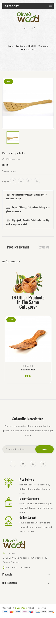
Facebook (13, 464)
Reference (9, 261)
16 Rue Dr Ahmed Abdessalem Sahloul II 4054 (25, 558)
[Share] (13, 181)
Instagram (43, 464)
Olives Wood (20, 608)
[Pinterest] (37, 181)
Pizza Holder (28, 369)
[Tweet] (21, 181)
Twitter (23, 464)
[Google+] (29, 181)
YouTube (33, 464)
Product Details (18, 246)
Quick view (28, 341)
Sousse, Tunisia (10, 562)
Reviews (43, 246)
